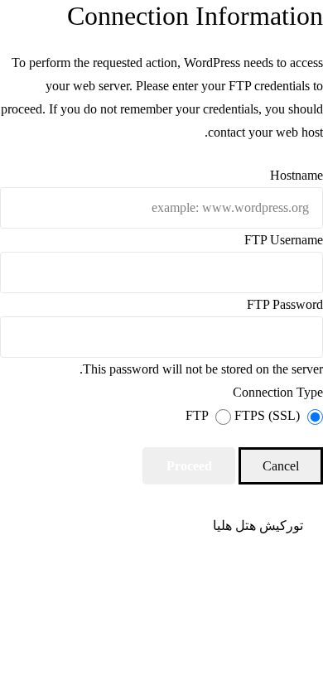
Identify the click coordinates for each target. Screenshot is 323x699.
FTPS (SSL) (265, 415)
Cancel (281, 466)
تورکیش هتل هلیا (258, 525)
